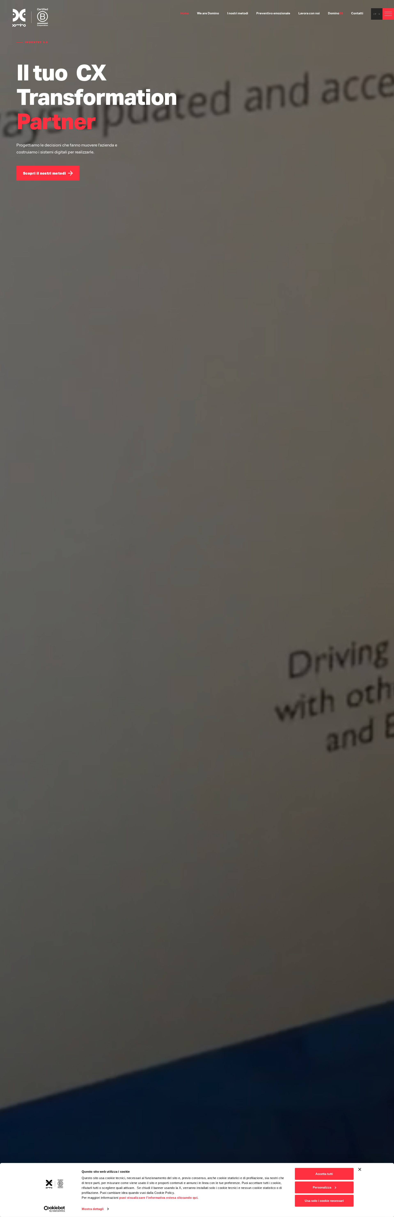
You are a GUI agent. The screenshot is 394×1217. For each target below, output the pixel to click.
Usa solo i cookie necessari (324, 1200)
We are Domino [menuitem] (208, 14)
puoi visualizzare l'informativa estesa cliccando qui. (158, 1197)
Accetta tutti (324, 1174)
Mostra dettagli (93, 1209)
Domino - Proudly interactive (30, 17)
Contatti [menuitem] (357, 14)
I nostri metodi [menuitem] (237, 14)
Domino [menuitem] (335, 14)
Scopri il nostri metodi (44, 173)
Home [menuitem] (184, 14)
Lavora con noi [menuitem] (309, 14)
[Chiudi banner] (359, 1169)
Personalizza (322, 1187)
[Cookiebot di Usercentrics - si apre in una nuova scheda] (54, 1209)
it (376, 14)
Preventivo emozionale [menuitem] (273, 14)
